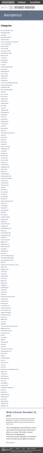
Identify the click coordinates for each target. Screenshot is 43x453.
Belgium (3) (4, 242)
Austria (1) (4, 337)
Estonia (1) (4, 169)
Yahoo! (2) (4, 292)
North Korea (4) (5, 239)
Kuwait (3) (4, 249)
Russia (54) (4, 69)
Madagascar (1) (5, 148)
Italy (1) (3, 355)
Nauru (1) (3, 230)
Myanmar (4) (4, 55)
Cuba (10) (3, 151)
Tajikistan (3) (4, 110)
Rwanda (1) (4, 114)
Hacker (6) (4, 317)
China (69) (4, 78)
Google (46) (4, 80)
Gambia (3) (4, 285)
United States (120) (6, 53)
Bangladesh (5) (5, 71)
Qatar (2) (3, 135)
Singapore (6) (4, 269)
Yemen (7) (3, 130)
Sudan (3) (3, 294)
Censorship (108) (6, 44)
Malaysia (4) (4, 155)
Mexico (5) (4, 203)
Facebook (16, 420)
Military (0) (4, 319)
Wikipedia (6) (4, 121)
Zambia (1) (4, 144)
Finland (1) (4, 289)
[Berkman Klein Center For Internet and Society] (8, 449)
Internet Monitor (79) (7, 30)
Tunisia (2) (4, 271)
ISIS (7, 424)
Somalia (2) (4, 153)
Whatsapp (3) (5, 396)
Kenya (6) (3, 253)
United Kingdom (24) (6, 67)
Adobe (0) (3, 171)
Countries (19, 15)
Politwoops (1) (5, 244)
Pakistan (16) (4, 219)
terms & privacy (31, 448)
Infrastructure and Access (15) (9, 264)
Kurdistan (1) (4, 376)
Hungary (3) (4, 180)
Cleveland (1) (4, 342)
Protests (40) (4, 48)
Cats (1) (3, 360)
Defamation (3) (5, 167)
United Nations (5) (6, 228)
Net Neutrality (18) (6, 176)
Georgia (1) (4, 374)
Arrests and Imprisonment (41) (9, 42)
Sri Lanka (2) (4, 192)
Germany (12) (4, 185)
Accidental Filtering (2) (7, 258)
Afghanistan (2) (5, 328)
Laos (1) (3, 365)
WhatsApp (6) (5, 378)
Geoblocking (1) (5, 358)
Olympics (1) (4, 405)
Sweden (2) (4, 189)
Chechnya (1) (4, 362)
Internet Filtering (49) (7, 89)
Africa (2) (3, 344)
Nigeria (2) (4, 283)
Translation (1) (5, 305)
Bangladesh (9, 422)
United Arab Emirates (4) (8, 133)
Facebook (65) (5, 39)
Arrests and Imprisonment (27, 420)
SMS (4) (3, 262)
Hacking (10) (4, 276)
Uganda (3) (4, 392)
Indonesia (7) (4, 301)
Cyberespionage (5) (6, 178)
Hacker (25, 422)
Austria (11, 424)
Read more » (10, 442)
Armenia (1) (4, 119)
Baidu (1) (3, 139)
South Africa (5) (5, 223)
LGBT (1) (3, 367)
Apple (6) (3, 324)
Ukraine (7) (4, 162)
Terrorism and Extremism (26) (9, 82)
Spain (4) (3, 187)
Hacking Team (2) (5, 314)
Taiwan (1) (4, 278)
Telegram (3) (4, 403)
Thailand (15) (4, 164)
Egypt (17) (3, 280)
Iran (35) (3, 92)
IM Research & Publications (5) (9, 369)
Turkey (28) (4, 62)
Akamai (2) (4, 353)
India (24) (3, 35)
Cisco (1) (3, 321)
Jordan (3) (4, 57)
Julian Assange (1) (6, 312)
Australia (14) (4, 210)
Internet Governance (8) (8, 296)
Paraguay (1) (4, 226)
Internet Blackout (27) (7, 260)
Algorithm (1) (4, 401)
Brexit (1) (3, 390)
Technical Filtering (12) (7, 255)
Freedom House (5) (6, 330)
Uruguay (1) (4, 299)
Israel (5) (3, 126)
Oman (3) (3, 108)
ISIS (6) (3, 335)
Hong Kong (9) (5, 173)
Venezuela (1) (4, 183)
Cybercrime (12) (5, 146)
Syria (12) (3, 117)
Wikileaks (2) (4, 251)
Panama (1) (4, 208)
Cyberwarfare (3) (6, 308)
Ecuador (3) (4, 158)
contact (17, 448)
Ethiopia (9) (4, 101)
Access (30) (4, 73)
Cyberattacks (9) (5, 235)
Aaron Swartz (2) (5, 310)
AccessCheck (35, 2)
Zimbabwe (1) (5, 287)
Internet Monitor (8, 2)
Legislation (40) (5, 87)
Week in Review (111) (7, 201)
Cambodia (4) (4, 103)
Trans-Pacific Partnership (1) (9, 326)
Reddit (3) (3, 237)
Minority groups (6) (6, 85)
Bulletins (30, 13)
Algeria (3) (4, 371)
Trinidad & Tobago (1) (7, 387)
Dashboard (22, 2)
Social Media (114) (6, 37)
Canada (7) (4, 194)
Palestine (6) (4, 128)
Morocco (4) (4, 94)
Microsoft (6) (4, 160)
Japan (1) (3, 346)
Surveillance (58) (5, 51)
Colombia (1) (4, 205)
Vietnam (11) (4, 98)
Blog (10, 15)
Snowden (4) (4, 196)
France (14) (4, 96)
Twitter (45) (4, 123)
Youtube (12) (4, 76)
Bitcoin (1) (4, 399)
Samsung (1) (4, 303)
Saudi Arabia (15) (5, 233)
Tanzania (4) (4, 385)
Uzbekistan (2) (5, 394)
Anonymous (30, 422)
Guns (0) (3, 380)
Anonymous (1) (5, 333)
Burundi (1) (4, 214)
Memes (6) (4, 267)
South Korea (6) (5, 217)
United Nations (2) (6, 351)
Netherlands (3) (5, 246)
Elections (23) (4, 46)
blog (23, 448)
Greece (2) (4, 274)
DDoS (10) (4, 137)
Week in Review (17, 422)
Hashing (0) (4, 383)
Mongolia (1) (4, 60)
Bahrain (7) (4, 198)
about (11, 448)
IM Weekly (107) (5, 32)
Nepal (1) (3, 212)
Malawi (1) (4, 221)
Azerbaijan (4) (5, 112)
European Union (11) (7, 349)
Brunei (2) (3, 105)
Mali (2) (3, 339)
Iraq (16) (3, 64)
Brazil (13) (4, 142)
